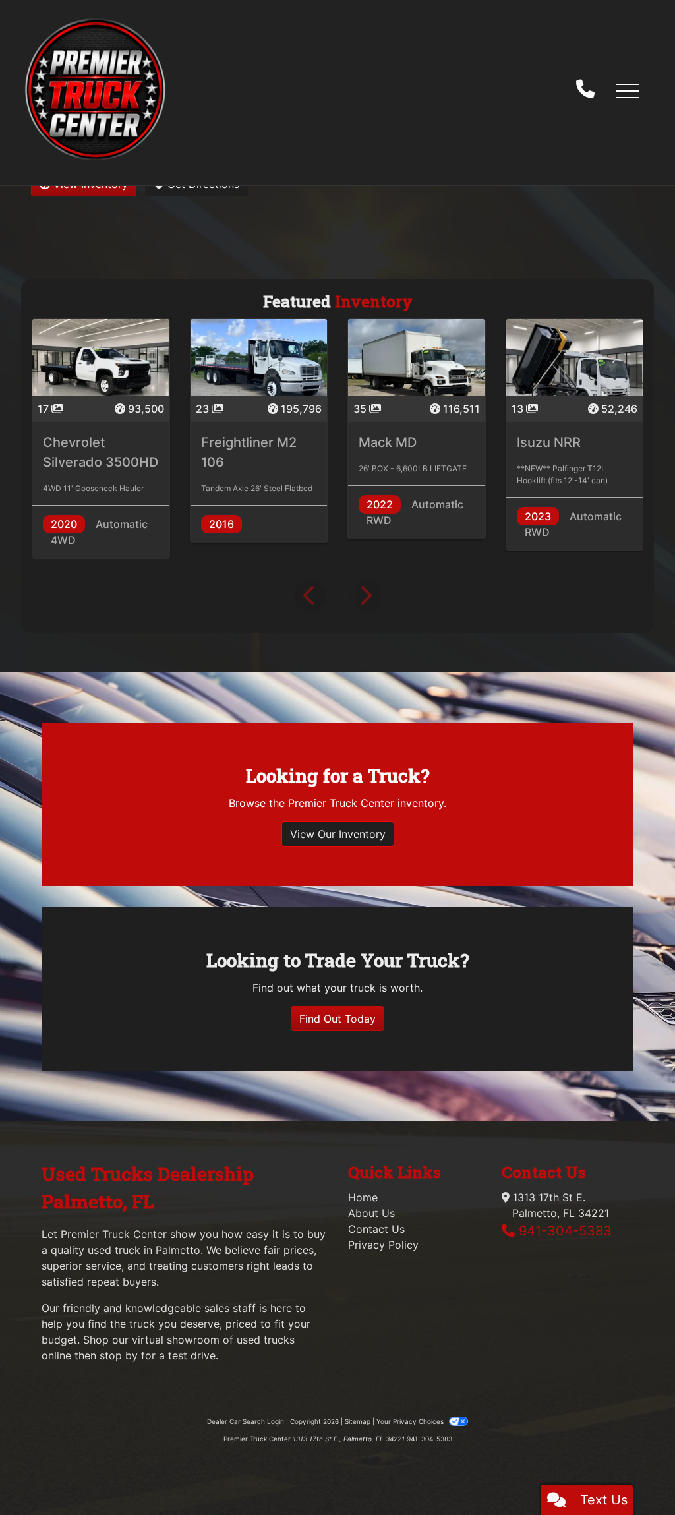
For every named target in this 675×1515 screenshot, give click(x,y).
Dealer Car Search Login (245, 1421)
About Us (371, 1213)
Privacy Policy (383, 1244)
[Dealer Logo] (95, 90)
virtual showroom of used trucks (213, 1339)
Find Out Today (337, 1018)
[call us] (585, 90)
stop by (119, 1355)
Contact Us (376, 1228)
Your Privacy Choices (411, 1421)
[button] (626, 90)
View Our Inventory (338, 834)
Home (363, 1197)
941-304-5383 (565, 1231)
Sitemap (357, 1421)
